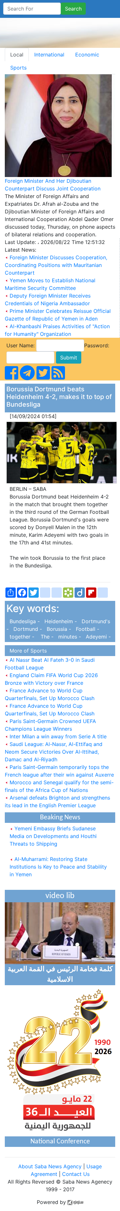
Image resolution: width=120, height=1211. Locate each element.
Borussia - (58, 629)
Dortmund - (27, 629)
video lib (60, 896)
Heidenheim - (59, 621)
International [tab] (49, 54)
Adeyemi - (97, 636)
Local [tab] (16, 54)
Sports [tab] (18, 67)
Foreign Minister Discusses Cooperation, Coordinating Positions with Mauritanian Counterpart (56, 265)
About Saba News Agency (50, 1166)
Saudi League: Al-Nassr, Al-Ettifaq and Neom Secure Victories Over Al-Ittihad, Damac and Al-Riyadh (53, 752)
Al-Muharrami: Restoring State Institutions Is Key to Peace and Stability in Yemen (58, 863)
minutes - (69, 636)
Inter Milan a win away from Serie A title (57, 736)
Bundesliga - (23, 621)
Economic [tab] (87, 54)
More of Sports (26, 650)
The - (45, 636)
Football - (86, 629)
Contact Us (76, 1174)
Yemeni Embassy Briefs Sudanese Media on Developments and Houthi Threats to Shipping (53, 832)
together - (21, 636)
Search (73, 8)
